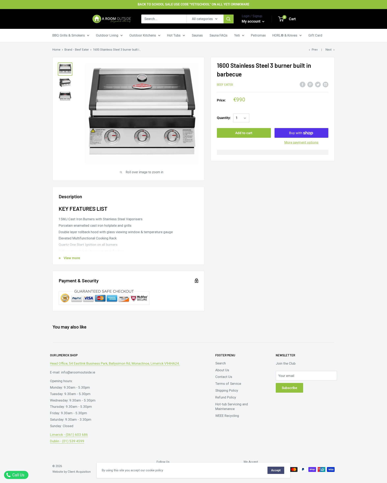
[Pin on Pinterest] (310, 84)
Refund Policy (225, 397)
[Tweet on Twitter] (318, 84)
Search (220, 363)
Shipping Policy (226, 390)
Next (329, 49)
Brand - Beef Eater (76, 49)
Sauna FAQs (218, 35)
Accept (276, 470)
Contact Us (223, 377)
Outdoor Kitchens (142, 35)
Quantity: (224, 118)
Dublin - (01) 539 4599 (67, 441)
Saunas (197, 35)
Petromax (258, 35)
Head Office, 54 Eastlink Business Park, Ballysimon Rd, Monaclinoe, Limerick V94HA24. (115, 363)
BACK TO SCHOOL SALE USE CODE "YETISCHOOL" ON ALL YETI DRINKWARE (193, 4)
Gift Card (315, 35)
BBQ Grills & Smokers (68, 35)
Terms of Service (228, 384)
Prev (315, 49)
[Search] (229, 19)
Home (56, 49)
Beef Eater (225, 85)
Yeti (237, 35)
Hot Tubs (174, 35)
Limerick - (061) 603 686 (69, 435)
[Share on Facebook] (302, 84)
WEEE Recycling (227, 416)
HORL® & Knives (284, 35)
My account (251, 21)
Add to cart (243, 133)
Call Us (17, 475)
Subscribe (289, 388)
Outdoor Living (107, 35)
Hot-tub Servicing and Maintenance (231, 406)
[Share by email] (325, 84)
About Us (222, 370)
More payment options (301, 143)
